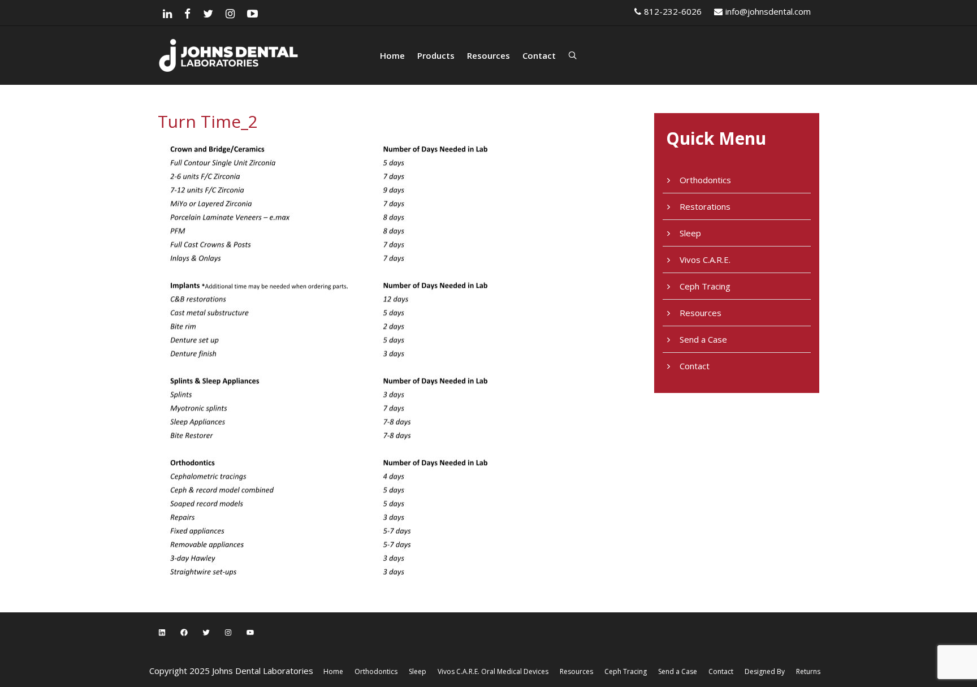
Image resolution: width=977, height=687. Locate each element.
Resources (488, 55)
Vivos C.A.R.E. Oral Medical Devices (493, 671)
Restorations (705, 206)
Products (436, 55)
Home (392, 55)
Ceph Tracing (705, 286)
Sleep (690, 233)
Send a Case (703, 339)
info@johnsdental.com (768, 11)
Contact (539, 55)
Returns (808, 671)
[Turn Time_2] (350, 359)
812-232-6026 (673, 11)
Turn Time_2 (208, 121)
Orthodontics (705, 179)
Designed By (765, 671)
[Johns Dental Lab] (268, 55)
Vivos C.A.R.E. (705, 259)
